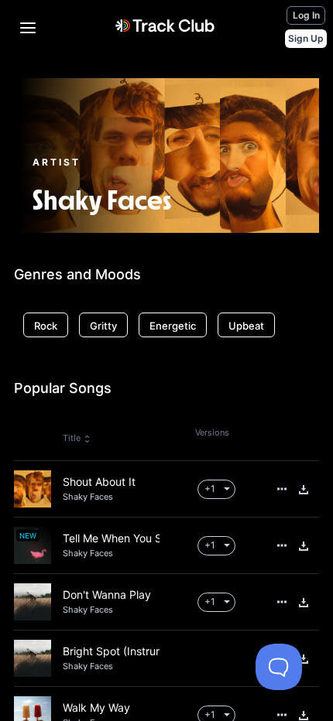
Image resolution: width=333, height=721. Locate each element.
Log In (306, 15)
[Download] (303, 489)
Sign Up (306, 38)
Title (72, 437)
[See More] (282, 489)
